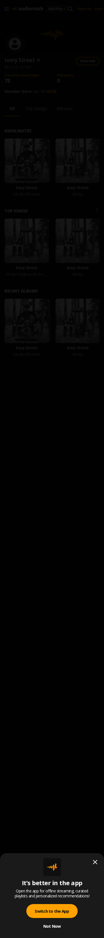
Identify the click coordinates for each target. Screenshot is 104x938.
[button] (52, 469)
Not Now (52, 926)
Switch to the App (52, 911)
